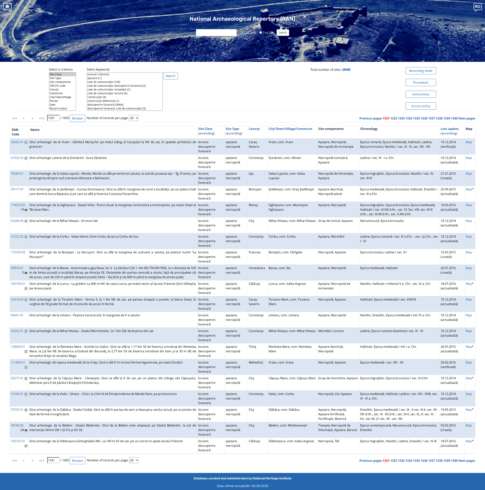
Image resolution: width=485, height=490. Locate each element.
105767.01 (18, 441)
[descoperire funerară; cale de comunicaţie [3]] (125, 108)
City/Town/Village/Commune (290, 129)
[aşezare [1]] (125, 78)
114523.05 (18, 205)
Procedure (420, 82)
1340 (454, 118)
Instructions (420, 94)
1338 (439, 118)
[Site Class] (62, 74)
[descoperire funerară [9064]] (125, 105)
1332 (393, 118)
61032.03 (17, 158)
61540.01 (17, 394)
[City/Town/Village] (62, 97)
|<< (14, 118)
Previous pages (370, 118)
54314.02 (17, 299)
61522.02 (17, 236)
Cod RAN (249, 32)
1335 (416, 118)
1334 (408, 118)
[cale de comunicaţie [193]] (125, 82)
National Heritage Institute (272, 478)
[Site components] (62, 82)
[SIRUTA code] (62, 86)
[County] (62, 89)
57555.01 (17, 410)
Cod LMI (268, 32)
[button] (477, 7)
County (254, 129)
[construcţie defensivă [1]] (125, 101)
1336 (424, 118)
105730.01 (18, 284)
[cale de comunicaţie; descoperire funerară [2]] (125, 86)
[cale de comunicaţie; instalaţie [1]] (125, 89)
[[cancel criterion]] (125, 74)
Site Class (205, 129)
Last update (450, 129)
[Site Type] (62, 78)
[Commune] (62, 93)
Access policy (420, 106)
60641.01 (17, 315)
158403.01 (18, 347)
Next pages (466, 118)
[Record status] (62, 108)
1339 (446, 118)
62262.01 (17, 331)
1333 (401, 118)
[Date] (62, 105)
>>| (41, 118)
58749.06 (17, 425)
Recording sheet (421, 71)
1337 (431, 118)
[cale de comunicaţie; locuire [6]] (125, 93)
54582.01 (17, 142)
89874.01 (17, 268)
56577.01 (17, 378)
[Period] (62, 101)
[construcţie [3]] (125, 97)
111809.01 (18, 362)
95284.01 (17, 173)
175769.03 (18, 252)
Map (469, 142)
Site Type (232, 129)
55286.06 (17, 221)
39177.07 (17, 189)
